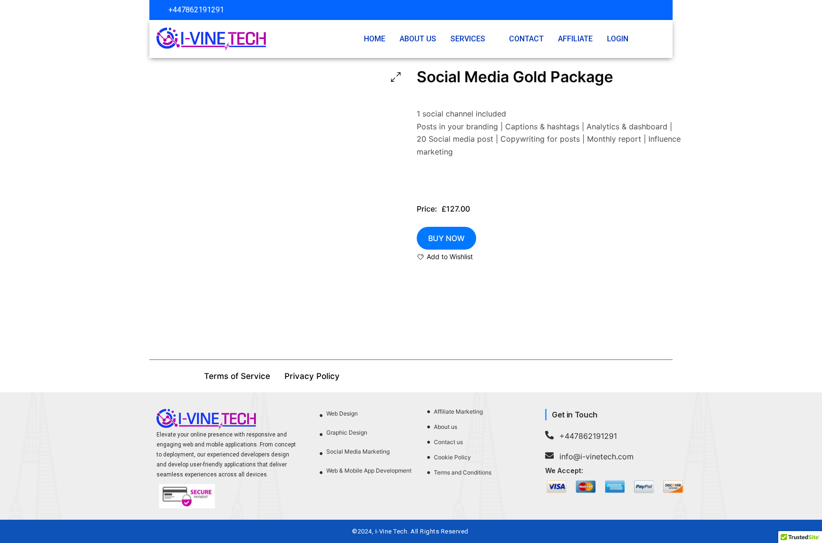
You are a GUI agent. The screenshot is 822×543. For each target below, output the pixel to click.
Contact (526, 38)
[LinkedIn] (662, 10)
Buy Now (446, 238)
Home (374, 38)
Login (617, 38)
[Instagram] (645, 10)
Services (467, 38)
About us (418, 38)
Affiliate (575, 38)
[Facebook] (627, 10)
